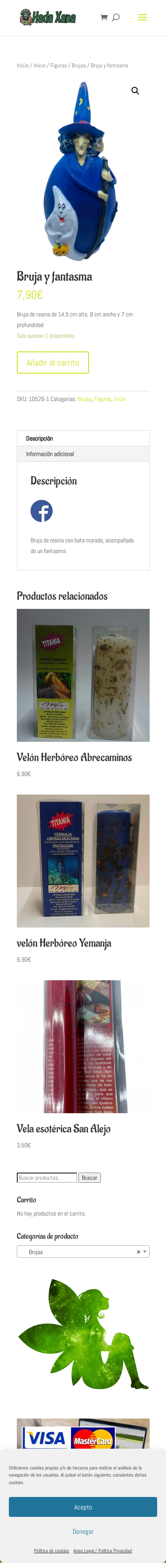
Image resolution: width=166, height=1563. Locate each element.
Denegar (83, 1531)
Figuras (58, 65)
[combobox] (83, 1251)
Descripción (39, 438)
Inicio (23, 65)
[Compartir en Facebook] (42, 511)
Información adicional (50, 454)
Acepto (83, 1507)
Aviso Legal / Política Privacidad (102, 1550)
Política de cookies (51, 1550)
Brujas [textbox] (80, 1252)
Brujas (79, 65)
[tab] (83, 438)
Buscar (89, 1177)
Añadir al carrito (53, 362)
